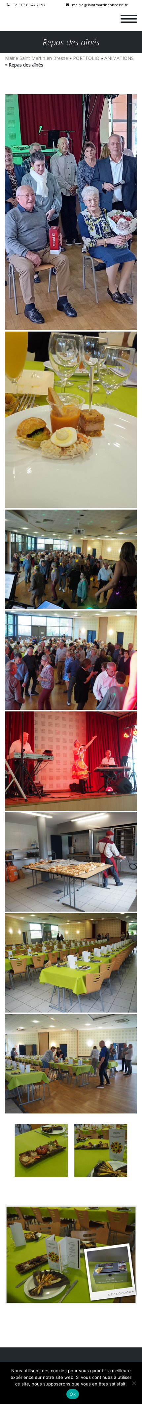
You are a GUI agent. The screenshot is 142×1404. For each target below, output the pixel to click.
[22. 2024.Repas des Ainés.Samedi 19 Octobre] (71, 420)
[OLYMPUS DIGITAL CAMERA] (71, 559)
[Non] (133, 1383)
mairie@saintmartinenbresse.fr (100, 4)
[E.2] (71, 212)
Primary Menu (129, 19)
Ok (73, 1394)
